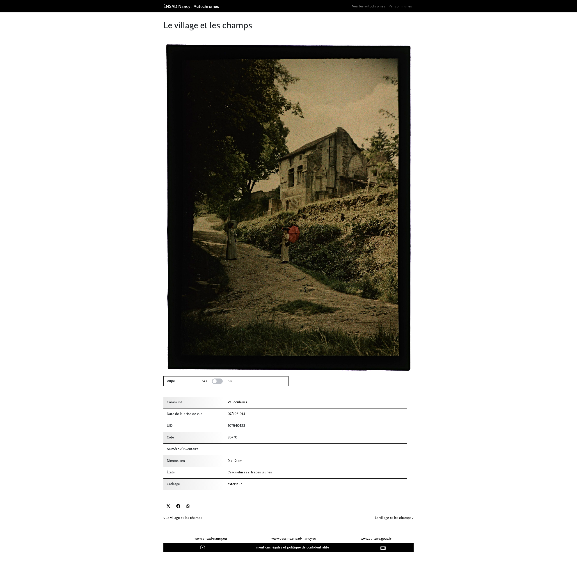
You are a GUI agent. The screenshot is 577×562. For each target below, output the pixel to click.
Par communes (400, 6)
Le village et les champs (183, 517)
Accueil (203, 547)
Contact (384, 547)
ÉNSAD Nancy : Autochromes (191, 6)
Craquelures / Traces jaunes (250, 472)
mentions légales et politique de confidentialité (292, 547)
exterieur (235, 483)
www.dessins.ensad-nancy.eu (293, 538)
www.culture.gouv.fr (376, 538)
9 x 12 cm (235, 460)
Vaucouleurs (237, 401)
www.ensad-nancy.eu (211, 538)
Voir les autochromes (368, 6)
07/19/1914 (236, 413)
